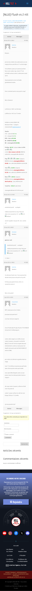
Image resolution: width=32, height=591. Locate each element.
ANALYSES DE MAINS (17, 21)
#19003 (26, 194)
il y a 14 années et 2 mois (18, 28)
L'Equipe (22, 555)
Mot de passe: (7, 429)
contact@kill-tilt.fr (17, 565)
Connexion (8, 437)
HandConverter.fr (16, 127)
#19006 (26, 297)
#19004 (26, 227)
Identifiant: (7, 423)
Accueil (5, 21)
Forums (9, 21)
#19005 (26, 262)
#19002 (26, 40)
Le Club (9, 555)
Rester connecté (10, 434)
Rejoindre (17, 502)
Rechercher (24, 444)
